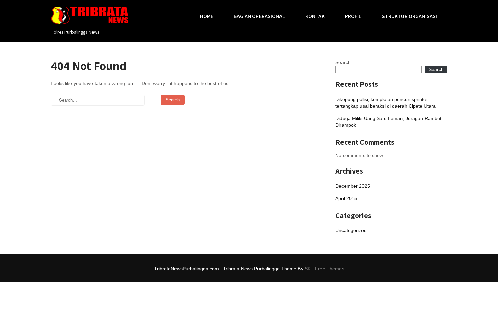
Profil (353, 16)
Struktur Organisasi (409, 16)
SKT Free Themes (324, 268)
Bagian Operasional (259, 16)
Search (343, 62)
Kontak (315, 16)
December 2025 (352, 186)
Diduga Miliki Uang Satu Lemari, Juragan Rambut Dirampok (388, 122)
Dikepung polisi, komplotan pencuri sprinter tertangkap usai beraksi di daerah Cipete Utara (385, 103)
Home (206, 16)
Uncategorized (351, 230)
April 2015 (346, 198)
